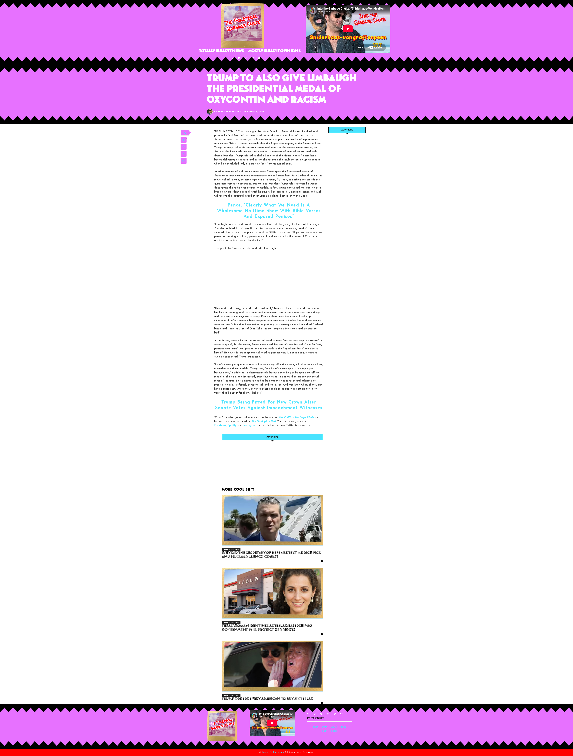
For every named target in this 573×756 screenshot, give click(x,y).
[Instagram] (232, 58)
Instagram (249, 425)
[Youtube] (259, 58)
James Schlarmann (229, 112)
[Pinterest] (184, 154)
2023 (334, 727)
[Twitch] (252, 58)
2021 (324, 731)
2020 (334, 731)
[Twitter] (184, 147)
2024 (324, 727)
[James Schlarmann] (210, 112)
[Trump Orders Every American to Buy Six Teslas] (272, 666)
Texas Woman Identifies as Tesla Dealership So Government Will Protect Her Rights (267, 628)
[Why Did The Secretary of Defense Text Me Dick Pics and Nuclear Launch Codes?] (272, 520)
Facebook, (220, 425)
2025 (315, 727)
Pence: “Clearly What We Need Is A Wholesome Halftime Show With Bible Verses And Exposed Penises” (269, 211)
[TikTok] (246, 58)
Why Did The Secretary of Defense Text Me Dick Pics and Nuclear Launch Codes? (271, 555)
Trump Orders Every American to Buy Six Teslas (267, 699)
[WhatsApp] (184, 161)
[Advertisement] (272, 466)
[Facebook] (225, 58)
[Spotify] (239, 58)
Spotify (232, 425)
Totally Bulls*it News (231, 549)
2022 (343, 727)
